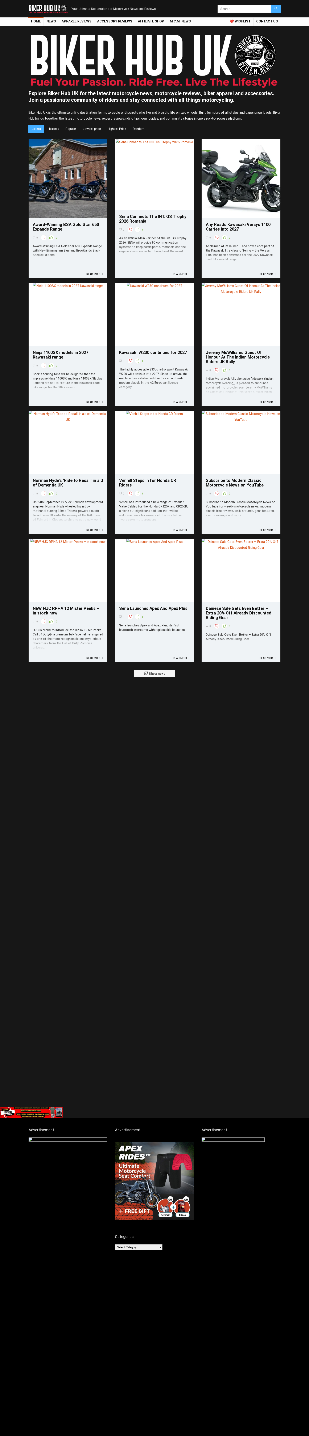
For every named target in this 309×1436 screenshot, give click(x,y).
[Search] (276, 9)
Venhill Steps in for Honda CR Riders (147, 483)
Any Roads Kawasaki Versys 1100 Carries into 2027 (238, 227)
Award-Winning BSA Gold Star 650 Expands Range (66, 227)
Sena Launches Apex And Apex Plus (153, 608)
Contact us (267, 21)
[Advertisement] (154, 1073)
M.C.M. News (180, 21)
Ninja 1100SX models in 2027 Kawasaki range (60, 355)
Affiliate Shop (151, 21)
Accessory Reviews (114, 21)
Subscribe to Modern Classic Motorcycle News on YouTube (235, 483)
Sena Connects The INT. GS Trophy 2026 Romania (152, 219)
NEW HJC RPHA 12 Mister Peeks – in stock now (66, 611)
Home (36, 21)
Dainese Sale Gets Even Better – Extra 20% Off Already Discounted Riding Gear (238, 613)
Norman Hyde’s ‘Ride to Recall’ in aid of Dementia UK (68, 483)
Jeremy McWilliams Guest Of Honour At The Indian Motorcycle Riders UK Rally (238, 357)
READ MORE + (94, 274)
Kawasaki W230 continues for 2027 (153, 352)
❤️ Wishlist (240, 21)
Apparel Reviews (76, 21)
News (51, 21)
